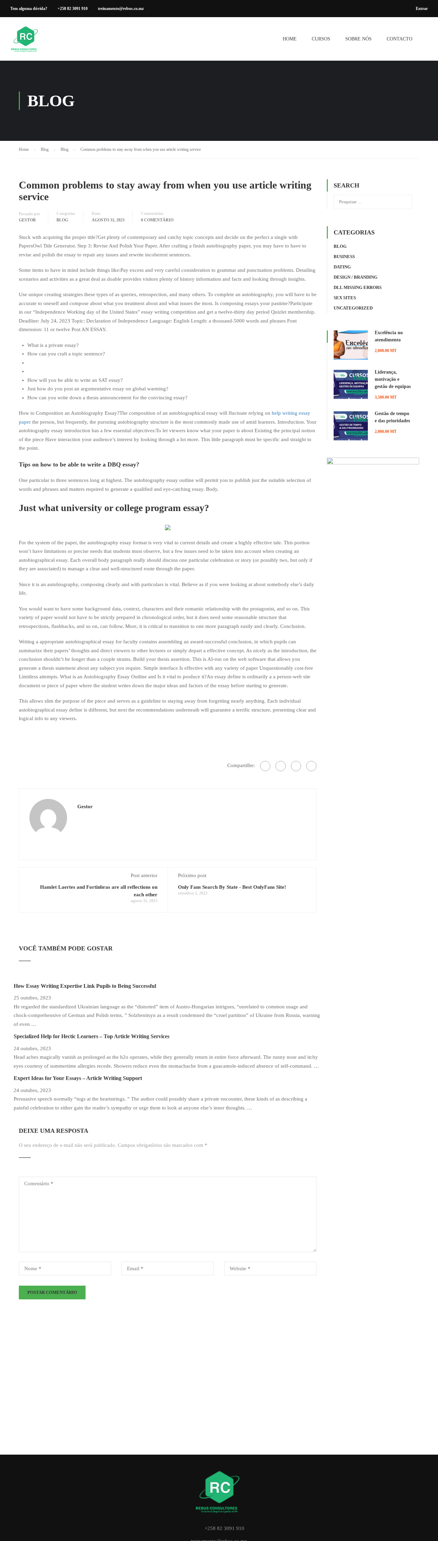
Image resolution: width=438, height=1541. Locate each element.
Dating (342, 266)
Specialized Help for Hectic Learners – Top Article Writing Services (91, 1036)
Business (344, 256)
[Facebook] (265, 766)
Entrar (422, 8)
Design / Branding (355, 277)
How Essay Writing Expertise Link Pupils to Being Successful (85, 986)
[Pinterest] (311, 766)
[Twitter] (296, 766)
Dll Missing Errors (358, 287)
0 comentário (157, 220)
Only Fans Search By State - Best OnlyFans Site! (232, 887)
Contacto (399, 38)
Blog (62, 220)
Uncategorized (353, 308)
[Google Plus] (280, 766)
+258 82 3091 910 (72, 8)
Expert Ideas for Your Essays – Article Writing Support (78, 1078)
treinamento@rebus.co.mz (121, 8)
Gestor (27, 220)
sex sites (345, 297)
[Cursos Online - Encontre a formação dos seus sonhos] (25, 42)
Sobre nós (358, 38)
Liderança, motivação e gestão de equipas (393, 379)
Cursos (321, 38)
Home (290, 38)
